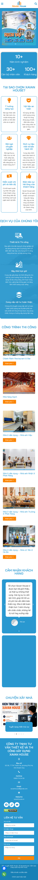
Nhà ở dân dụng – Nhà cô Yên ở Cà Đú (18, 551)
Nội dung (7, 844)
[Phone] (4, 874)
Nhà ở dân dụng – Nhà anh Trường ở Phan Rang (19, 512)
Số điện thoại (8, 829)
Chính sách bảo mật (19, 877)
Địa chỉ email (8, 836)
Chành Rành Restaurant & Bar (17, 358)
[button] (3, 28)
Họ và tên (7, 821)
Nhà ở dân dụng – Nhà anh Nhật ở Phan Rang (19, 474)
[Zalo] (4, 868)
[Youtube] (17, 804)
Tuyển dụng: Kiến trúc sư (19, 727)
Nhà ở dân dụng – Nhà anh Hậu (17, 435)
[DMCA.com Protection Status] (10, 811)
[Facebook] (6, 804)
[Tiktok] (11, 804)
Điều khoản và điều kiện (19, 872)
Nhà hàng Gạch (10, 397)
